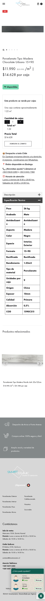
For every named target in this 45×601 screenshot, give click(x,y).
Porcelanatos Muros (9, 512)
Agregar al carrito (18, 144)
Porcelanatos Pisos (8, 507)
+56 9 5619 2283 (10, 172)
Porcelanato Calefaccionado (29, 497)
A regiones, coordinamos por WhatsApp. (20, 160)
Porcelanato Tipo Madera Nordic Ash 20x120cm (22, 382)
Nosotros (27, 504)
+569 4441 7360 (8, 569)
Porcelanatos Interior (9, 501)
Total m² (11, 125)
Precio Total (10, 134)
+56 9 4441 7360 (27, 172)
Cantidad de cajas (13, 118)
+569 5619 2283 (8, 566)
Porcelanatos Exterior (9, 496)
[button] (3, 50)
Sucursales (28, 510)
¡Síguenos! (20, 485)
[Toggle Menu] (3, 4)
